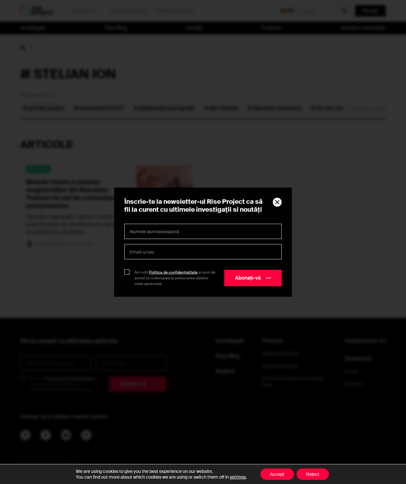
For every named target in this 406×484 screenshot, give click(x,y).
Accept (277, 474)
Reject (312, 474)
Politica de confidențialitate (173, 272)
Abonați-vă (248, 278)
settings (238, 477)
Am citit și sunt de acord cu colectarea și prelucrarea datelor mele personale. (174, 278)
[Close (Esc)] (277, 202)
